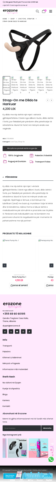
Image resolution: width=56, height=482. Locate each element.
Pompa (22, 275)
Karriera (6, 400)
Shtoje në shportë (20, 285)
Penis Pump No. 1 (19, 277)
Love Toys (13, 142)
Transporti (7, 345)
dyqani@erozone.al (11, 325)
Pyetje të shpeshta (11, 388)
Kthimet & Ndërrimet (12, 357)
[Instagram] (23, 331)
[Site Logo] (10, 11)
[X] (11, 331)
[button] (37, 11)
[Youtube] (17, 331)
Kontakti (6, 406)
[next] (51, 100)
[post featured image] (19, 255)
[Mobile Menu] (51, 11)
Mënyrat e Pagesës (11, 363)
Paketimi (6, 351)
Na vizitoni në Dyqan (12, 382)
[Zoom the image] (17, 440)
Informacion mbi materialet (15, 369)
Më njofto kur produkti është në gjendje (22, 148)
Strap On (21, 142)
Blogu (5, 394)
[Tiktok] (29, 331)
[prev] (47, 100)
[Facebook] (5, 331)
